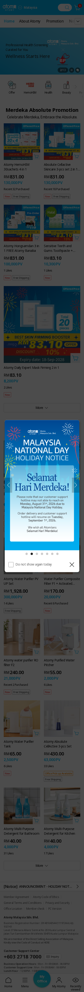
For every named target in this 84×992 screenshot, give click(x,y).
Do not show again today (33, 564)
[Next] (75, 485)
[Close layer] (72, 564)
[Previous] (8, 485)
